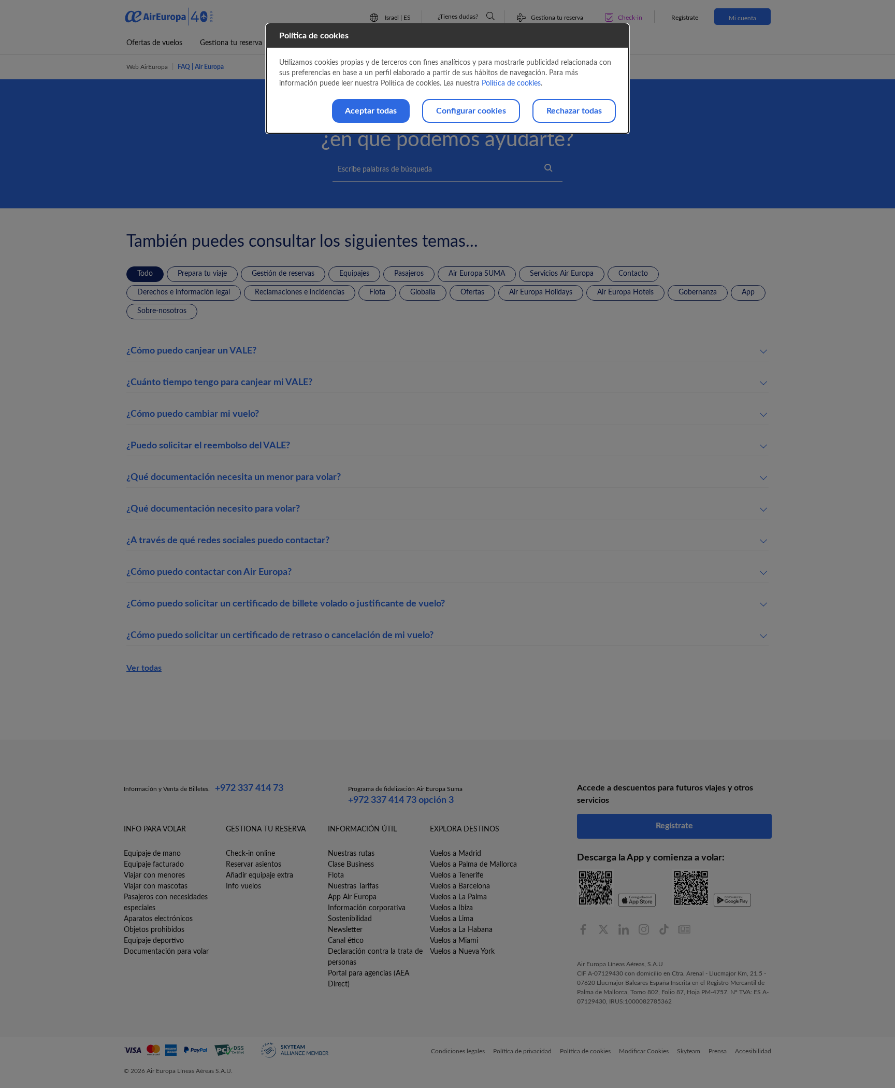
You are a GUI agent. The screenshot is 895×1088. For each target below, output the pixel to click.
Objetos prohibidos (154, 930)
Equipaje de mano (152, 853)
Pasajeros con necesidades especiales (166, 903)
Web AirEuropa (147, 67)
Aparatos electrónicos (158, 919)
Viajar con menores (154, 875)
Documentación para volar (166, 951)
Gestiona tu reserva (231, 43)
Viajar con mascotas (155, 886)
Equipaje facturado (154, 864)
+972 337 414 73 (249, 788)
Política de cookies (511, 83)
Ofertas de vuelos (154, 43)
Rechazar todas (574, 111)
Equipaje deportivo (154, 940)
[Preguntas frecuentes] (490, 16)
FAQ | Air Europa (201, 67)
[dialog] (447, 78)
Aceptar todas (371, 111)
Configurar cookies (471, 111)
